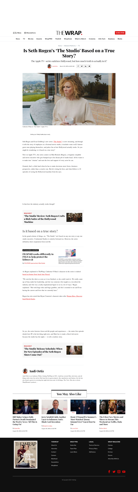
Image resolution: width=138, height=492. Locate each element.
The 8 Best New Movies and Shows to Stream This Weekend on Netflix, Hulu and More (111, 420)
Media (120, 39)
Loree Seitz (75, 428)
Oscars (110, 455)
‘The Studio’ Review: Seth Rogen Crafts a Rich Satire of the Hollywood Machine (44, 218)
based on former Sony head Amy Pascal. (36, 274)
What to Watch (80, 39)
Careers (53, 455)
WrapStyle (68, 39)
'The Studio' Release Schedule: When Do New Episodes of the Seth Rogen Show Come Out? (43, 351)
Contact (53, 452)
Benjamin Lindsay (47, 426)
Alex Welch (104, 428)
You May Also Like (69, 394)
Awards (39, 39)
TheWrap (54, 442)
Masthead (54, 458)
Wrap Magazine (114, 442)
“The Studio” (57, 141)
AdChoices (92, 452)
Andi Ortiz (55, 66)
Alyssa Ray (17, 428)
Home (60, 46)
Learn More (73, 452)
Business (111, 39)
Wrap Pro (74, 442)
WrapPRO (48, 39)
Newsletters (31, 33)
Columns (92, 39)
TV (24, 39)
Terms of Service (94, 445)
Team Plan (73, 448)
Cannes (110, 445)
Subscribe (120, 33)
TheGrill (58, 39)
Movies (30, 39)
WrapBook (54, 465)
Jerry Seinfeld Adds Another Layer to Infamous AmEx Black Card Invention (54, 419)
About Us (54, 445)
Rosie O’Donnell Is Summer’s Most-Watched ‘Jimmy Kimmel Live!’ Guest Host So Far (83, 420)
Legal (91, 442)
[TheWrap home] (69, 33)
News (18, 39)
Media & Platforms (70, 46)
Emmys (110, 452)
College (110, 448)
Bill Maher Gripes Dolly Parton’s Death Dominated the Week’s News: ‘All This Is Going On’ (25, 420)
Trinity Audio (40, 134)
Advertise (54, 448)
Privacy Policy (93, 448)
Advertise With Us (113, 458)
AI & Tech (101, 39)
